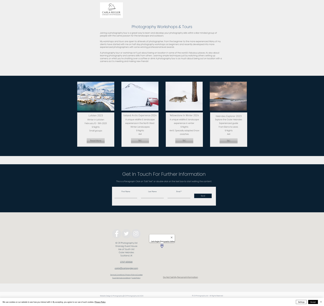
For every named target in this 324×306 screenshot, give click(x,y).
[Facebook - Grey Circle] (116, 233)
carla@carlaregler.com (126, 268)
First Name (126, 191)
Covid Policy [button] (136, 278)
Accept (313, 302)
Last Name (152, 191)
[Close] (320, 302)
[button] (96, 140)
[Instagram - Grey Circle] (136, 233)
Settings (301, 302)
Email (178, 191)
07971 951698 (126, 261)
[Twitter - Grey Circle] (126, 233)
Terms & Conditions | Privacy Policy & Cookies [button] (126, 275)
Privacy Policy (100, 302)
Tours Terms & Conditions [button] (121, 278)
